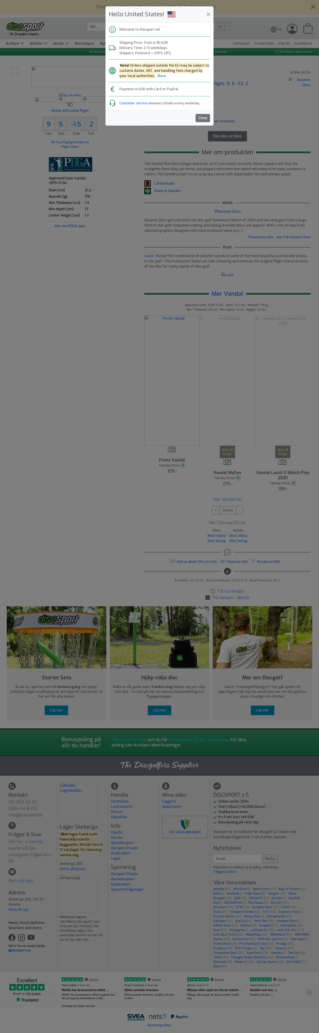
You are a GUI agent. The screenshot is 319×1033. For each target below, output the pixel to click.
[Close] (208, 14)
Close (202, 118)
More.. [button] (162, 76)
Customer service (133, 103)
